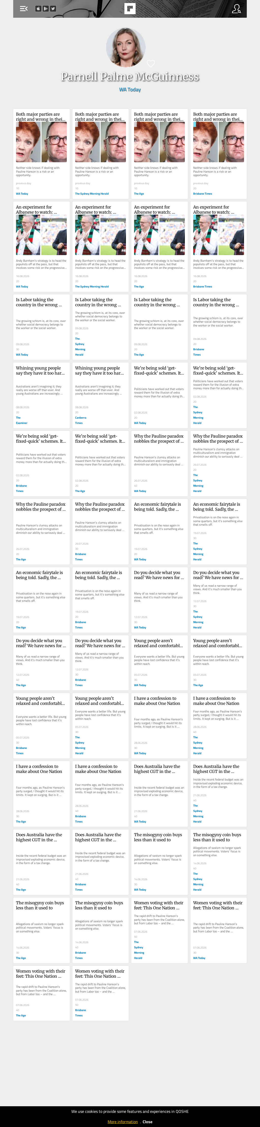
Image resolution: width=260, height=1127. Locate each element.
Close (147, 1121)
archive (143, 10)
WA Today (130, 89)
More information (123, 1121)
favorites (116, 10)
